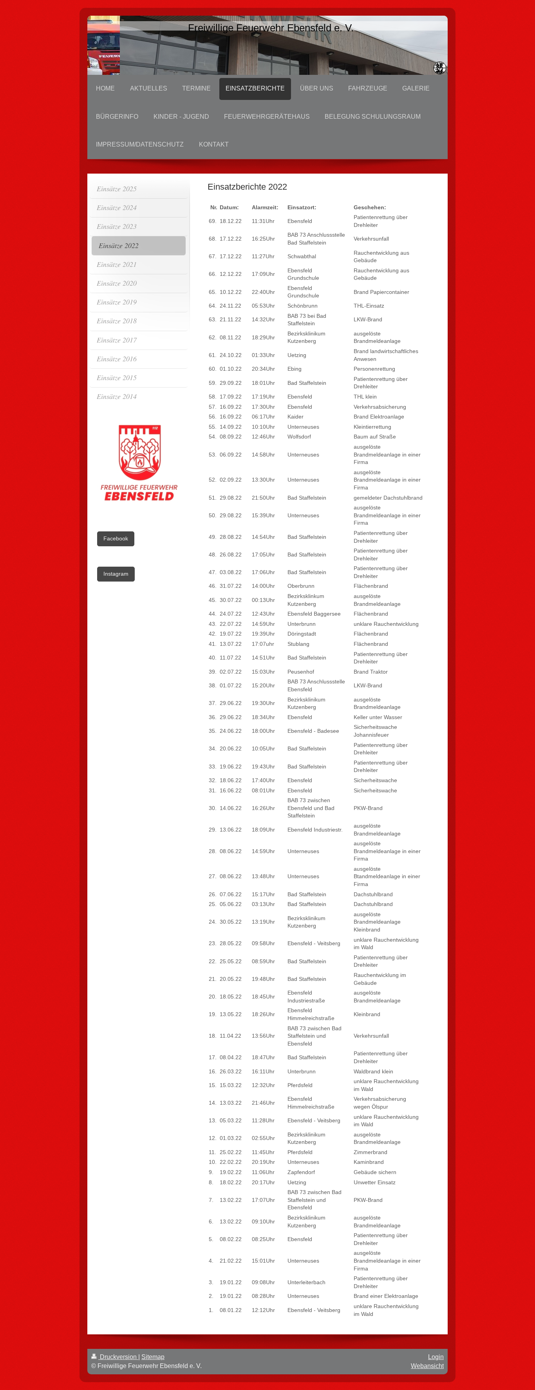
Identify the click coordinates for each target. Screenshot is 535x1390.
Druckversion (118, 1357)
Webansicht (427, 1366)
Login (436, 1357)
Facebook (115, 538)
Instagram (115, 574)
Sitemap (152, 1357)
